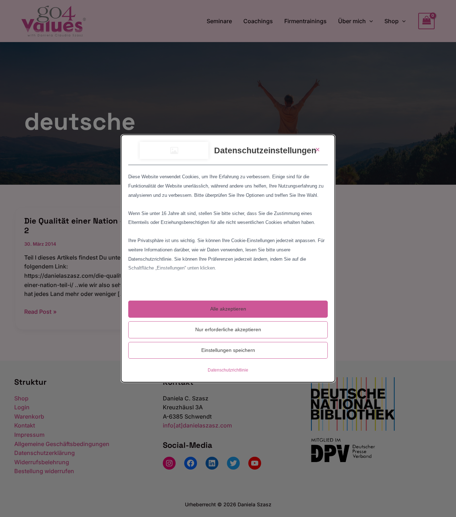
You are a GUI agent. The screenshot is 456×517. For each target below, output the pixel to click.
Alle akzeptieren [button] (228, 309)
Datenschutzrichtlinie (228, 370)
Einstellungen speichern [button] (228, 350)
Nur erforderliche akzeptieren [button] (228, 329)
